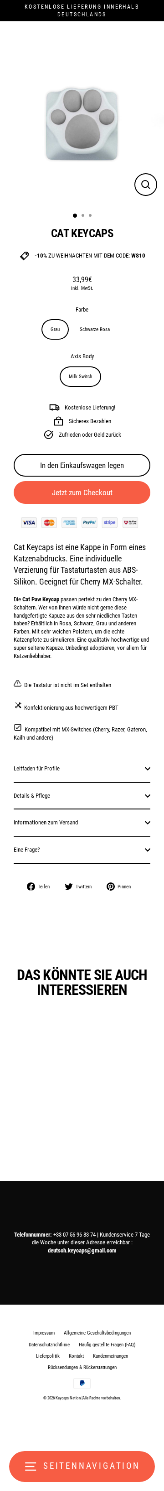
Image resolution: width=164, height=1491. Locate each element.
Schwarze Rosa (95, 329)
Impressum (44, 1333)
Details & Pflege (32, 795)
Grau (55, 329)
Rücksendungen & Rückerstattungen (82, 1367)
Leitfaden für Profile (37, 768)
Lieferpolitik (48, 1356)
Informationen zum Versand (46, 822)
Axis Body (82, 356)
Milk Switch (80, 377)
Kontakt (76, 1356)
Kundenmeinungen (110, 1356)
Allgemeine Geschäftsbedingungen (97, 1333)
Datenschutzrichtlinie (49, 1345)
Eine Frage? (27, 849)
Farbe (82, 309)
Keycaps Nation (68, 1398)
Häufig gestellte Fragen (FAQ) (107, 1345)
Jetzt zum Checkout (82, 492)
